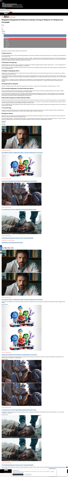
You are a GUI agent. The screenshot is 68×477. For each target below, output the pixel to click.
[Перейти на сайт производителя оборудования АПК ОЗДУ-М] (58, 471)
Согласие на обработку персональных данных (12, 6)
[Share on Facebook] (35, 34)
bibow (3, 29)
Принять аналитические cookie (18, 474)
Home (3, 3)
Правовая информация (7, 5)
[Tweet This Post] (35, 35)
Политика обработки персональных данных (12, 4)
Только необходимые (28, 474)
